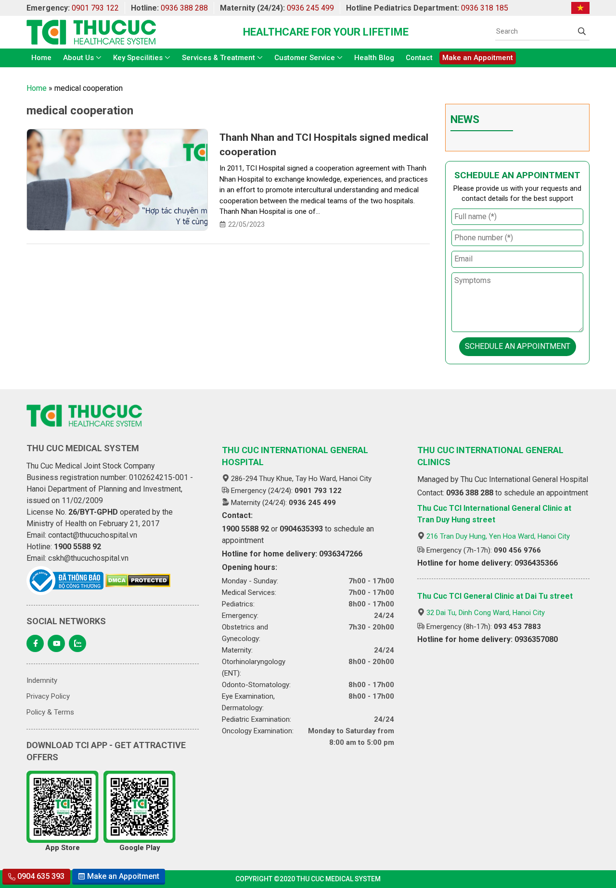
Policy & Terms (50, 712)
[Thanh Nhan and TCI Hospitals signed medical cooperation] (117, 180)
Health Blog (374, 57)
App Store (62, 847)
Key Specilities (138, 57)
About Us (78, 57)
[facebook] (35, 643)
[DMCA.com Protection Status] (137, 580)
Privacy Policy (48, 696)
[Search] (582, 31)
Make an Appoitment (477, 57)
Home (41, 57)
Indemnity (41, 680)
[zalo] (77, 643)
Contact (419, 57)
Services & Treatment (218, 57)
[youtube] (56, 643)
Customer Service (304, 57)
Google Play (139, 847)
